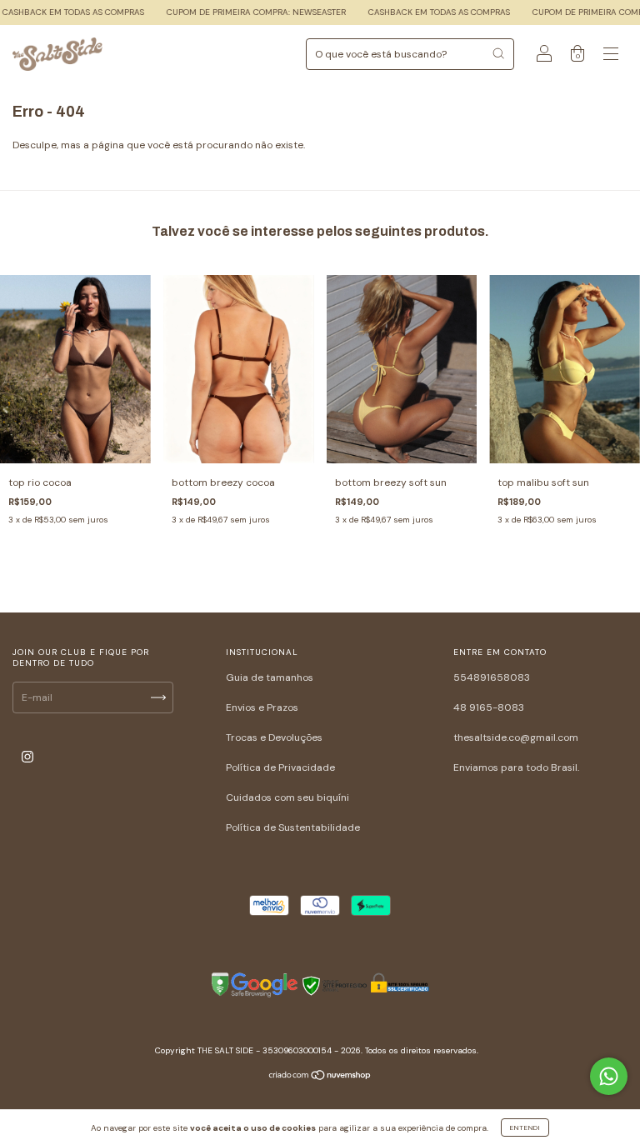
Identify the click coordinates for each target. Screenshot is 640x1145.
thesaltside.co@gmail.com (515, 737)
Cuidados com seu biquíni (287, 797)
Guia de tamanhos (269, 677)
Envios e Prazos (262, 707)
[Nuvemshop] (320, 1077)
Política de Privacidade (280, 767)
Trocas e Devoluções (274, 737)
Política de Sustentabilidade (293, 827)
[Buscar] (498, 53)
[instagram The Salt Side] (27, 757)
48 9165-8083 (488, 707)
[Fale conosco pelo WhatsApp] (609, 1076)
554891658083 (491, 677)
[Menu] (610, 56)
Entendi (525, 1127)
